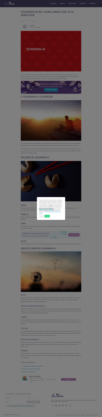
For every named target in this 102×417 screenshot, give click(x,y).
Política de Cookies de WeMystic (46, 209)
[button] (41, 216)
